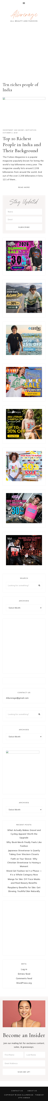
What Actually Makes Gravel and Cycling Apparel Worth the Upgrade (24, 834)
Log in (24, 969)
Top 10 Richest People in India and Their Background (22, 144)
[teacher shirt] (24, 480)
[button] (24, 3)
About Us (32, 1091)
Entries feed (24, 974)
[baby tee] (24, 522)
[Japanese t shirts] (24, 396)
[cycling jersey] (24, 312)
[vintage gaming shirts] (24, 564)
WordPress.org (24, 983)
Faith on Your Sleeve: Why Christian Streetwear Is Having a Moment (24, 863)
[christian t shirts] (24, 354)
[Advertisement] (24, 54)
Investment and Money (13, 130)
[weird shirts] (24, 270)
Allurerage (24, 15)
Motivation (31, 130)
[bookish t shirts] (24, 438)
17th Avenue (24, 1098)
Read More (24, 187)
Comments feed (24, 978)
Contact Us (17, 1091)
